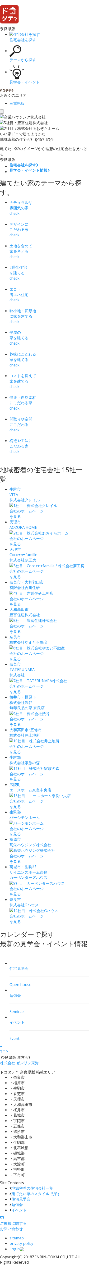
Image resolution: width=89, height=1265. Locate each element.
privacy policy (21, 1243)
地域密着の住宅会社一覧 (32, 1188)
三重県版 (17, 103)
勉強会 (17, 1204)
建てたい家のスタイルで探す (36, 1193)
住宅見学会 (20, 1199)
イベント (19, 1210)
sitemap (16, 1238)
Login (14, 1248)
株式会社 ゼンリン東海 (19, 1062)
